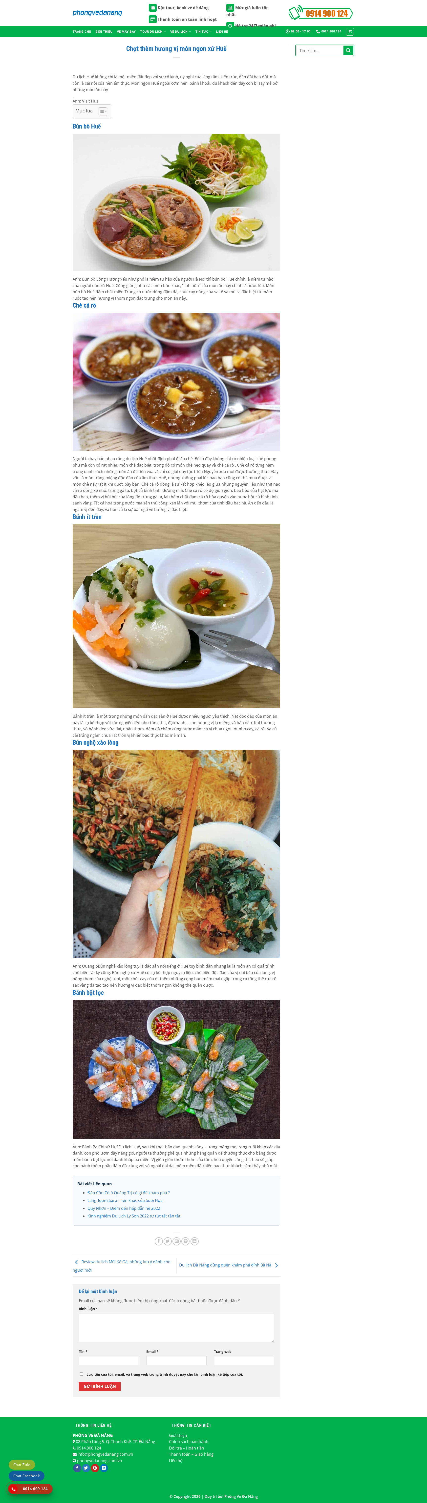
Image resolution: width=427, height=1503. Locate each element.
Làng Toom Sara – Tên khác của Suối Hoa (125, 1200)
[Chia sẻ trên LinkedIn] (195, 1241)
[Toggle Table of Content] (100, 111)
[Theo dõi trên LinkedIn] (104, 1468)
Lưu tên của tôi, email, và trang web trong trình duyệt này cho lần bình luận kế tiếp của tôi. (164, 1374)
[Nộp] (348, 50)
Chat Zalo (21, 1464)
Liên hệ (175, 1460)
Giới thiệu (103, 31)
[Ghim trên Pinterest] (185, 1241)
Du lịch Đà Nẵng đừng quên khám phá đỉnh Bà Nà (225, 1265)
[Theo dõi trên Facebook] (77, 1468)
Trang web (223, 1351)
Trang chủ (82, 31)
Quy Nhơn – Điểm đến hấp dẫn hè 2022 (123, 1208)
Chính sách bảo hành (188, 1441)
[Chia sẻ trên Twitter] (168, 1241)
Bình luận (88, 1308)
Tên (83, 1351)
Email (152, 1351)
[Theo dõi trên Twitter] (86, 1468)
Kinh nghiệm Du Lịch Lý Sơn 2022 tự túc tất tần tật (133, 1216)
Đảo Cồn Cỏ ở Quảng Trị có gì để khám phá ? (128, 1192)
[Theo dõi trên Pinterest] (95, 1468)
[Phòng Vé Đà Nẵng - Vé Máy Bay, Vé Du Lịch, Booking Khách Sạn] (97, 13)
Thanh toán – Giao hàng (191, 1454)
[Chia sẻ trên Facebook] (159, 1241)
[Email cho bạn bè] (176, 1241)
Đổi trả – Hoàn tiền (186, 1448)
